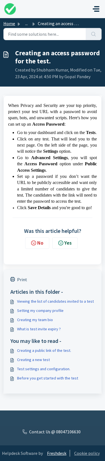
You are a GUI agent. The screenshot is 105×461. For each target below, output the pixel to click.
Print (22, 279)
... (26, 23)
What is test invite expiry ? (39, 328)
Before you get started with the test (47, 378)
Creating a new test (33, 359)
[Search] (94, 34)
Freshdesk (56, 453)
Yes (68, 243)
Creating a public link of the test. (44, 350)
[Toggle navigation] (96, 9)
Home (9, 23)
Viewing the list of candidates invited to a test (55, 301)
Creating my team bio (35, 319)
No (40, 243)
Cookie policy (87, 453)
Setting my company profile (40, 310)
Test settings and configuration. (43, 368)
